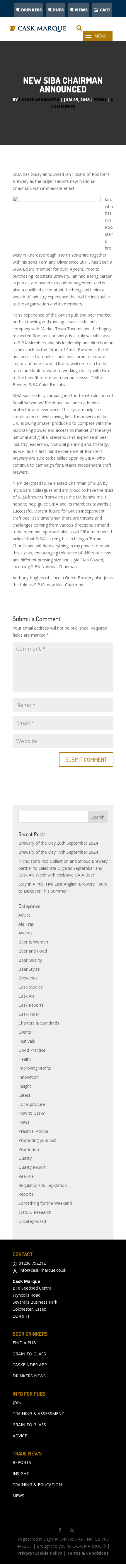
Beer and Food (32, 951)
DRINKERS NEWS (29, 1376)
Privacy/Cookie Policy (39, 1553)
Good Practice (31, 1050)
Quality (25, 1158)
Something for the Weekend (45, 1203)
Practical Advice (33, 1131)
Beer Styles (29, 969)
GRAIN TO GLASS (29, 1354)
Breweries (28, 978)
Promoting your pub (37, 1140)
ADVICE (20, 1435)
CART (105, 10)
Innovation (28, 1077)
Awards (25, 933)
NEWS (81, 10)
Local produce (31, 1104)
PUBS (58, 10)
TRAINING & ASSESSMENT (38, 1413)
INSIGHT (21, 1473)
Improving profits (34, 1068)
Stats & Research (34, 1212)
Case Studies (30, 987)
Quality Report (32, 1167)
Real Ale (26, 1176)
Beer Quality (30, 960)
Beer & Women (33, 942)
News (100, 99)
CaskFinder (28, 1014)
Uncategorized (32, 1221)
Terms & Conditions (88, 1553)
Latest (24, 1095)
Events (24, 1032)
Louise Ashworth (39, 99)
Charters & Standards (38, 1023)
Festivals (26, 1041)
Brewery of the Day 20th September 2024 (58, 843)
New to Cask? (31, 1113)
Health (24, 1059)
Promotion (28, 1149)
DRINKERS (31, 10)
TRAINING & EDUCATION (37, 1484)
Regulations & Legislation (42, 1185)
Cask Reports (31, 1005)
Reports (25, 1194)
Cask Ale (26, 996)
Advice (24, 915)
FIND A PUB (24, 1342)
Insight (24, 1086)
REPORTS (22, 1462)
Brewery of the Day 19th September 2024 (58, 852)
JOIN (17, 1402)
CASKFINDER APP (30, 1364)
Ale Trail (26, 924)
